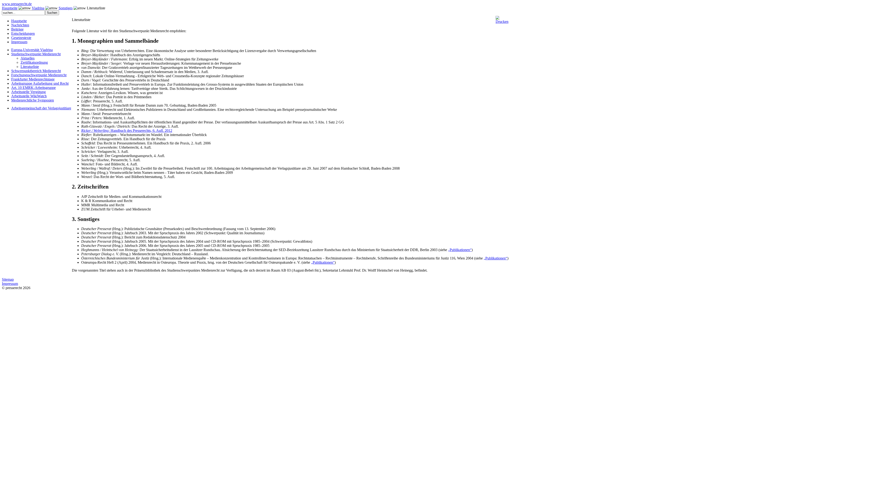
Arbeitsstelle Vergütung (28, 92)
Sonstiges (66, 8)
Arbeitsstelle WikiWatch (29, 96)
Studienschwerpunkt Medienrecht (36, 54)
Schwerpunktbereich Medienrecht (36, 71)
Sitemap (8, 279)
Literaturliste (30, 67)
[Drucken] (502, 18)
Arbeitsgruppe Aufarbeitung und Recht (40, 83)
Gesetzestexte (21, 38)
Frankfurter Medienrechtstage (33, 79)
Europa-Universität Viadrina (32, 50)
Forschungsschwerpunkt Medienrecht (38, 75)
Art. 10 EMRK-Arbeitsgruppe (33, 88)
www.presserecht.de (17, 4)
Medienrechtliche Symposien (32, 100)
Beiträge (17, 29)
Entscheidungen (23, 33)
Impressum (19, 42)
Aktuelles (28, 58)
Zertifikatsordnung (34, 62)
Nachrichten (20, 25)
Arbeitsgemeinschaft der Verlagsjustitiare (41, 108)
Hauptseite (10, 8)
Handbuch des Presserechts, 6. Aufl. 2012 (126, 131)
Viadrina (38, 8)
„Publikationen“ (460, 250)
